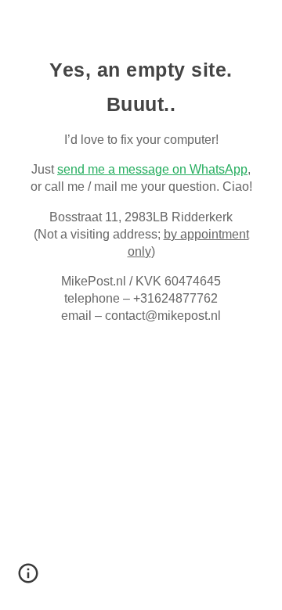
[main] (141, 188)
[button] (28, 578)
